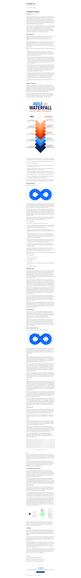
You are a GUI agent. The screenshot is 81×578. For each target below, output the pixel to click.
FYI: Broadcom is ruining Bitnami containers (33, 557)
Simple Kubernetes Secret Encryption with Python (34, 560)
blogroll (31, 7)
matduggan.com (30, 3)
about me (28, 7)
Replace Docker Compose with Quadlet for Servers (35, 559)
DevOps (37, 13)
